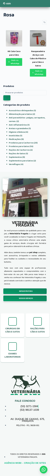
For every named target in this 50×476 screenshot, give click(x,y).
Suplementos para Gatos (21, 161)
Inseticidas (14, 135)
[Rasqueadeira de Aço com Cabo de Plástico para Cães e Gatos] (38, 38)
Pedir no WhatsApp (15, 62)
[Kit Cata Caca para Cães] (14, 38)
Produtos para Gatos (19, 146)
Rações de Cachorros (19, 150)
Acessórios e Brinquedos (21, 110)
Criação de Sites (35, 463)
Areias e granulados (18, 128)
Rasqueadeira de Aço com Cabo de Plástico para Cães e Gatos (38, 58)
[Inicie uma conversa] (43, 469)
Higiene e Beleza (17, 132)
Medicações (15, 139)
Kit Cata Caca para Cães (14, 53)
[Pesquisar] (6, 97)
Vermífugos (14, 164)
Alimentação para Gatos (20, 114)
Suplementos (15, 157)
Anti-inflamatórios (18, 125)
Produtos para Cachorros (21, 143)
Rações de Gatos (17, 153)
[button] (30, 3)
